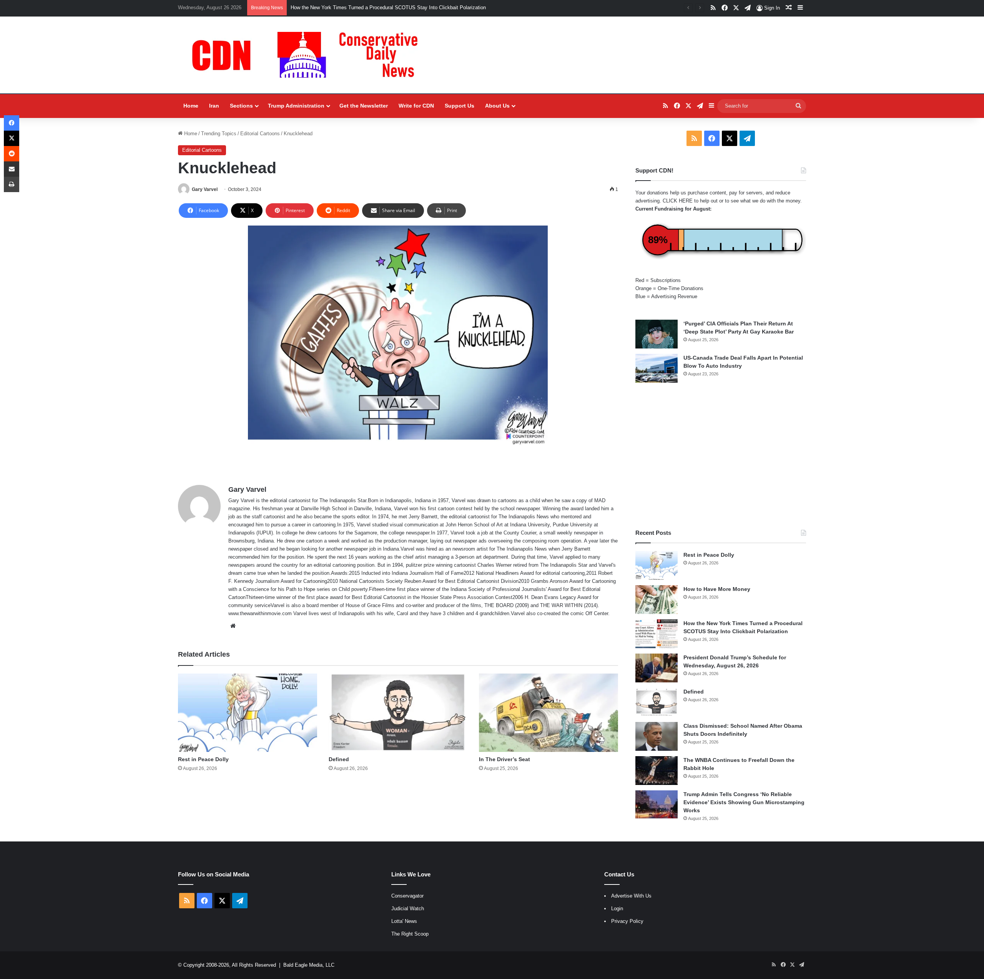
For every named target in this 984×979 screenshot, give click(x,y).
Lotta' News (404, 921)
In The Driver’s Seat (504, 759)
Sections (241, 106)
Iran (214, 106)
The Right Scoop (410, 934)
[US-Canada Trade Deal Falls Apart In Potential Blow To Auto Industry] (656, 368)
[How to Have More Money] (656, 599)
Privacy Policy (627, 921)
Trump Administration (296, 106)
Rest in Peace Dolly (203, 759)
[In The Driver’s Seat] (548, 713)
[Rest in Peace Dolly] (247, 713)
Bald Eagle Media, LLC (308, 965)
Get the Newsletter (363, 106)
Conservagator (407, 896)
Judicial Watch (407, 908)
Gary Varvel (205, 189)
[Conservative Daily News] (308, 55)
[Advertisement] (720, 455)
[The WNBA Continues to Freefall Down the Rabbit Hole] (656, 770)
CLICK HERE (678, 201)
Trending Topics (218, 133)
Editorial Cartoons (260, 133)
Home (190, 106)
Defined (339, 759)
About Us (497, 106)
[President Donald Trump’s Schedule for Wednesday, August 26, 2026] (656, 668)
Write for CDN (416, 106)
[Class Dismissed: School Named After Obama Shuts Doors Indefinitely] (656, 736)
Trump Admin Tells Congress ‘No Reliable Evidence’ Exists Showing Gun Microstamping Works (743, 802)
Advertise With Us (631, 896)
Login (617, 908)
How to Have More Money (716, 589)
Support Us (459, 106)
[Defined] (398, 713)
